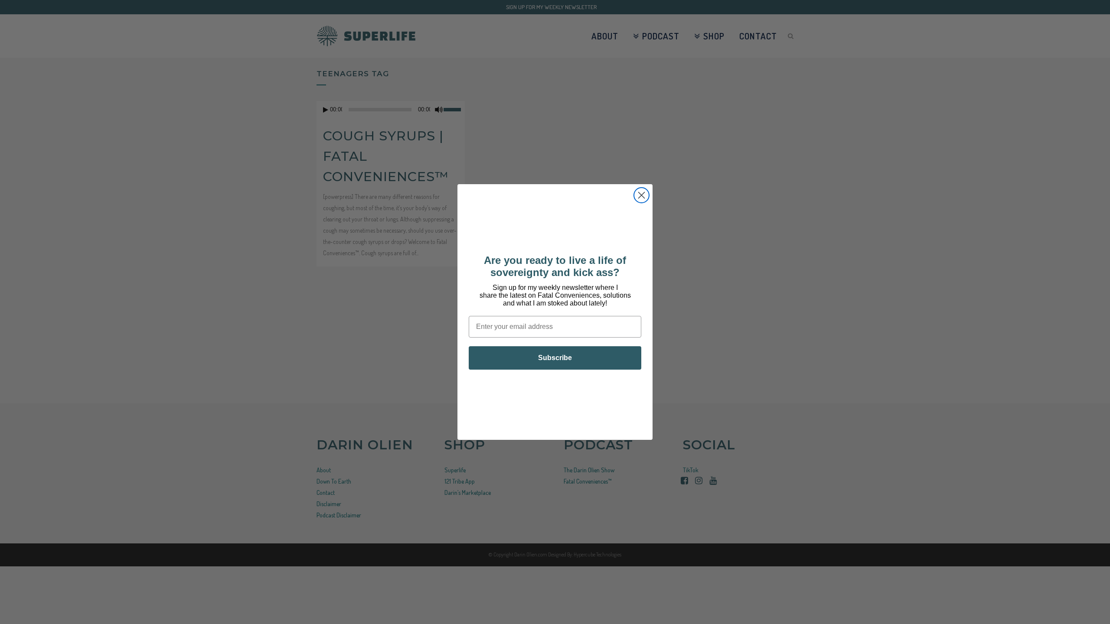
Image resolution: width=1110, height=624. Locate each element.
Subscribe (555, 357)
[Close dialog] (641, 195)
